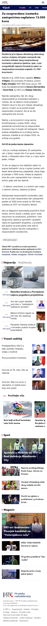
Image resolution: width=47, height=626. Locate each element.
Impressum (23, 621)
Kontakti (37, 618)
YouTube (38, 254)
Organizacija (17, 609)
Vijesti (6, 7)
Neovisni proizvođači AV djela (15, 615)
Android (5, 252)
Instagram (22, 254)
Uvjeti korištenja (26, 618)
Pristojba (34, 609)
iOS (39, 249)
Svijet (37, 8)
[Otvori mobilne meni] (42, 2)
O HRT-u (6, 609)
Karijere (27, 609)
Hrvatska (22, 8)
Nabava (14, 612)
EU (30, 8)
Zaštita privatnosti (10, 618)
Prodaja (6, 612)
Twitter (14, 254)
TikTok (30, 254)
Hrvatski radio (24, 612)
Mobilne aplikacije (10, 621)
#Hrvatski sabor (10, 240)
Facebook (6, 254)
